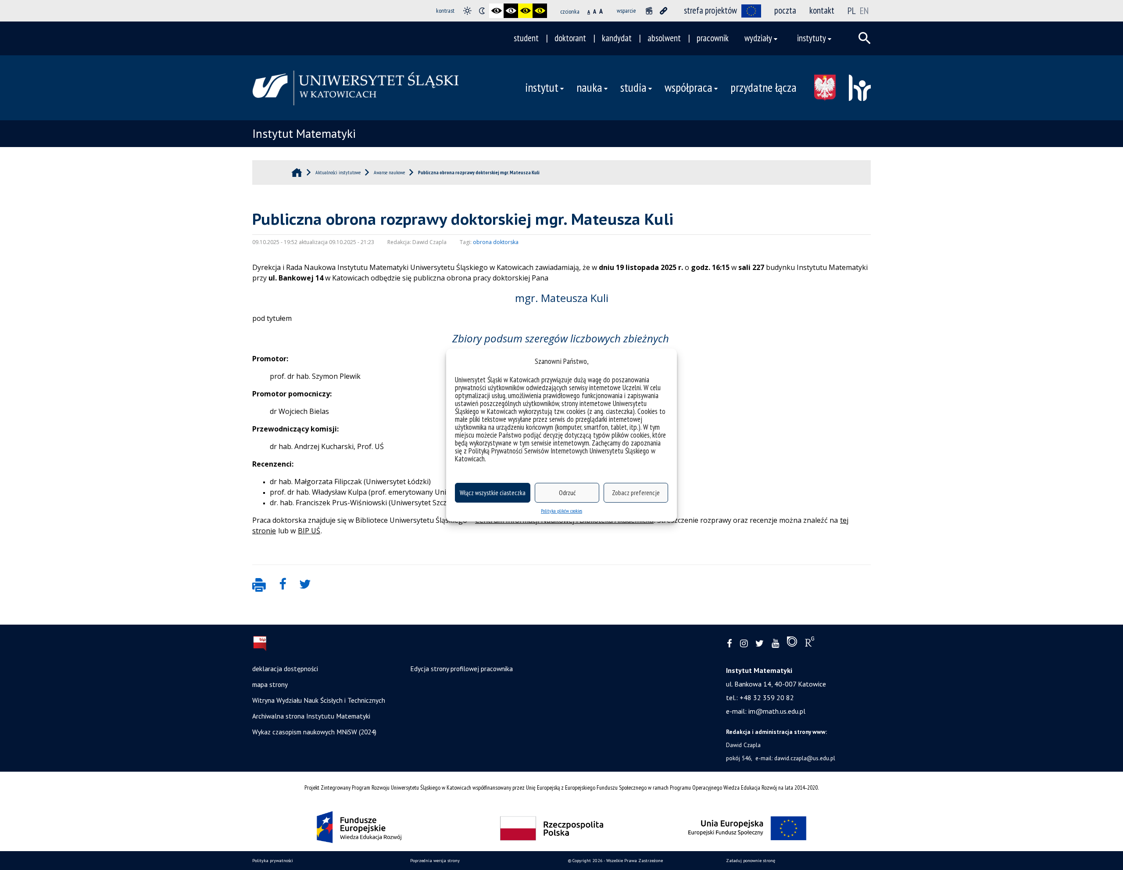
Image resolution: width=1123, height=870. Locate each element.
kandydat (617, 38)
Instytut (541, 87)
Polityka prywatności (272, 860)
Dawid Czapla (743, 745)
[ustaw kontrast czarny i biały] (496, 11)
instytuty (811, 38)
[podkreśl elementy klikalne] (663, 11)
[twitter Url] (759, 644)
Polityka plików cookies (561, 510)
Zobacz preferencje (636, 493)
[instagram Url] (743, 644)
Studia (633, 87)
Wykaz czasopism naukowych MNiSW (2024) (314, 731)
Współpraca (688, 87)
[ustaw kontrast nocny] (482, 11)
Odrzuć (567, 493)
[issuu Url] (792, 643)
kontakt (821, 10)
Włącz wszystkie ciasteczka (493, 493)
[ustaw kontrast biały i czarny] (511, 11)
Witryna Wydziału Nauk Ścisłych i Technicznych (318, 700)
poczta (785, 10)
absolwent (664, 38)
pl (852, 10)
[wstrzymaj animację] (649, 11)
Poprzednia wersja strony (435, 860)
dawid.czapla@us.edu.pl (804, 758)
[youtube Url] (775, 644)
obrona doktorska (496, 242)
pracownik (713, 38)
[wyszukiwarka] (864, 38)
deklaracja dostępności (285, 668)
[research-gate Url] (809, 643)
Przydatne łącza (763, 87)
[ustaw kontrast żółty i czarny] (540, 11)
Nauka (589, 87)
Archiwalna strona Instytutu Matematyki (311, 716)
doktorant (570, 38)
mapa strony (270, 684)
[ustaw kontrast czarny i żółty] (525, 11)
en (864, 10)
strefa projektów (710, 10)
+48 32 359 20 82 (767, 697)
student (526, 38)
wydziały (758, 38)
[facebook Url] (729, 644)
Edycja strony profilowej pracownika (461, 668)
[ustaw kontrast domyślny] (467, 11)
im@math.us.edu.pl (776, 711)
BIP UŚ (309, 531)
